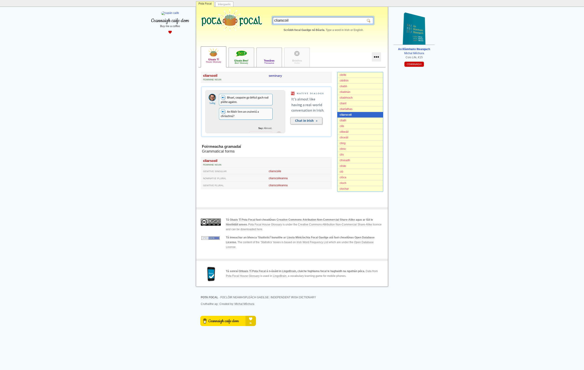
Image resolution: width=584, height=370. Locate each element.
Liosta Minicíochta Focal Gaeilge (307, 237)
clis (342, 154)
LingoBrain (289, 271)
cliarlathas (346, 109)
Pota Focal (205, 3)
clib (342, 126)
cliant (343, 103)
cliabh (343, 86)
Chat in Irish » (306, 120)
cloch (343, 183)
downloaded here (251, 229)
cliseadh (345, 160)
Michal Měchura (244, 304)
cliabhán (345, 92)
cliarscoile (275, 171)
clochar (344, 188)
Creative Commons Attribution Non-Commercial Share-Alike (315, 219)
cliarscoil (346, 114)
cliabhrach (346, 97)
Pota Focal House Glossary (265, 224)
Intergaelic (224, 4)
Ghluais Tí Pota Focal (252, 271)
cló (341, 171)
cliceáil (344, 137)
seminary (275, 75)
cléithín (344, 80)
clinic (343, 149)
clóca (343, 177)
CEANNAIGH (414, 64)
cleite (343, 75)
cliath (343, 120)
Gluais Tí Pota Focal (242, 219)
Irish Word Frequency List (312, 242)
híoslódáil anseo (236, 224)
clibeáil (344, 131)
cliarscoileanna (278, 178)
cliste (343, 166)
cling (343, 143)
